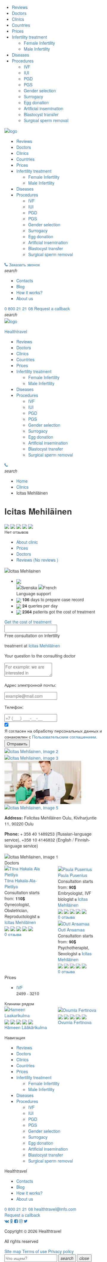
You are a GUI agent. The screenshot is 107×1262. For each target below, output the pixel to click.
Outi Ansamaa (71, 930)
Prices (17, 31)
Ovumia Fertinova (75, 1022)
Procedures (23, 61)
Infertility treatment (29, 37)
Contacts (24, 280)
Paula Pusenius (72, 875)
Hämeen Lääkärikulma (25, 1027)
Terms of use (34, 1251)
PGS (28, 85)
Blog (20, 286)
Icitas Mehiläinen (44, 646)
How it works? (29, 292)
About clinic (27, 542)
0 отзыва (12, 934)
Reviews (20, 7)
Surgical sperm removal (46, 120)
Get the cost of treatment (27, 622)
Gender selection (40, 91)
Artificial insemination (43, 108)
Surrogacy (33, 96)
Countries (21, 25)
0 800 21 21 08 (18, 308)
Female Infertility (39, 43)
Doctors (19, 13)
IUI (26, 73)
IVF (27, 67)
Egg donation (36, 102)
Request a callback (52, 308)
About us (24, 298)
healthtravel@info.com (55, 1209)
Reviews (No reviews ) (37, 560)
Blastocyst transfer (41, 114)
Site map (12, 1251)
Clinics (18, 19)
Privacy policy (61, 1251)
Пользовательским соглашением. (64, 737)
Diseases (20, 55)
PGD (28, 79)
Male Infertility (37, 49)
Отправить (17, 744)
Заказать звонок (24, 264)
